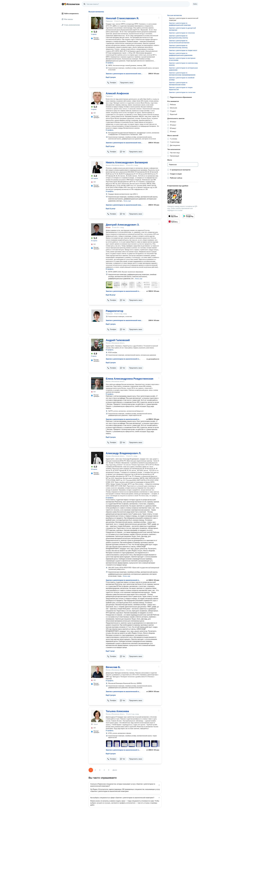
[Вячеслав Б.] (97, 672)
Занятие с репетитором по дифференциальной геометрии (180, 24)
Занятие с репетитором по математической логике (178, 83)
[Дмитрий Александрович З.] (97, 229)
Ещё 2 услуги (111, 362)
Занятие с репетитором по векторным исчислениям (182, 59)
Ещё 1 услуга (110, 324)
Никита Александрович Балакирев (127, 162)
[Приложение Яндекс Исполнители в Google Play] (188, 216)
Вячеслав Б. (113, 667)
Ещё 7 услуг (110, 651)
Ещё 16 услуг (110, 295)
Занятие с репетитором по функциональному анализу (178, 37)
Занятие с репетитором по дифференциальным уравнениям (180, 54)
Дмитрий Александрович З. (122, 224)
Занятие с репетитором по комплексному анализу (183, 64)
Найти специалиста (71, 13)
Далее (115, 770)
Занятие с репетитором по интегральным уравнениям (183, 69)
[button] (112, 82)
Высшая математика (174, 15)
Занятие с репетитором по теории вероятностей (180, 88)
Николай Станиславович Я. (122, 18)
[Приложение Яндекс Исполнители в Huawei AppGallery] (173, 221)
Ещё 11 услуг (110, 208)
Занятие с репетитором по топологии (182, 33)
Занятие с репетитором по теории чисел (183, 50)
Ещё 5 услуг (110, 146)
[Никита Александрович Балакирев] (97, 167)
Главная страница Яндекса (63, 4)
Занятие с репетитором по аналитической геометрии (124, 73)
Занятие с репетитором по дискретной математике (182, 29)
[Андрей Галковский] (97, 345)
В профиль (109, 63)
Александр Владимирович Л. (123, 453)
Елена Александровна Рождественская (129, 378)
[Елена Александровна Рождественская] (97, 383)
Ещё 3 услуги (111, 77)
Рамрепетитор (114, 311)
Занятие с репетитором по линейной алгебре (181, 79)
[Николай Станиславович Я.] (97, 23)
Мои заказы (68, 19)
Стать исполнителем (72, 25)
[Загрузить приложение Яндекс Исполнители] (182, 196)
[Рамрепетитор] (97, 316)
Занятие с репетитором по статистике (182, 92)
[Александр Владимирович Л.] (97, 458)
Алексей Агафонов (117, 93)
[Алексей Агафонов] (97, 98)
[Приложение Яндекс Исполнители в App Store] (173, 216)
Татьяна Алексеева (117, 711)
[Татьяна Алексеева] (97, 716)
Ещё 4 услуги (111, 437)
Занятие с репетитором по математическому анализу (178, 46)
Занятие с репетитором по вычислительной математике (179, 41)
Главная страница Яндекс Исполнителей (71, 4)
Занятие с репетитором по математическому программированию (182, 74)
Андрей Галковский (118, 340)
